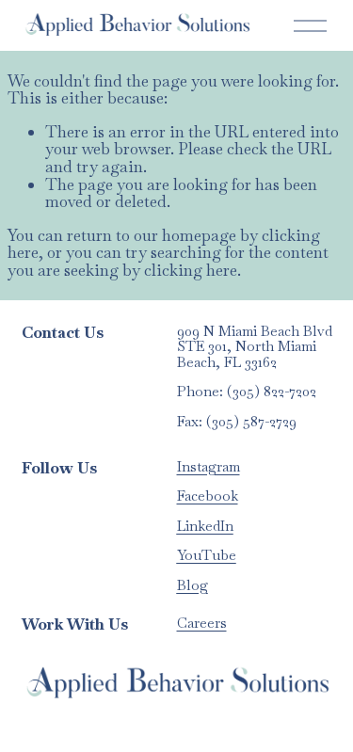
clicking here (190, 270)
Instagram (208, 467)
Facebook (207, 496)
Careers (202, 624)
